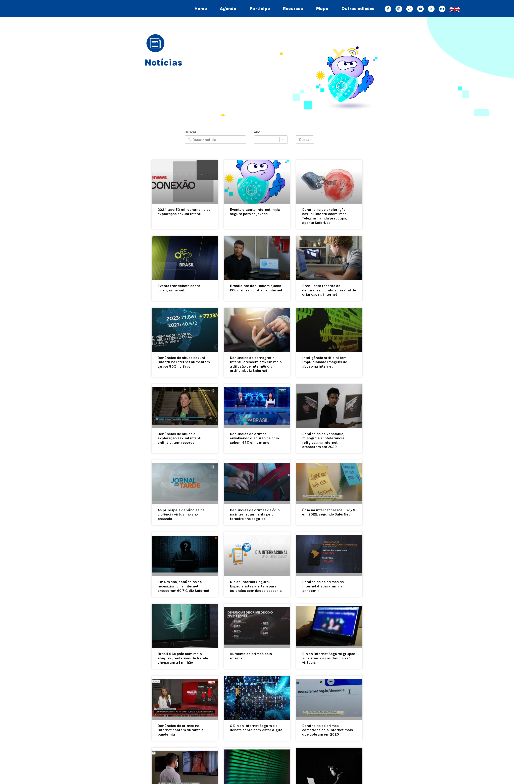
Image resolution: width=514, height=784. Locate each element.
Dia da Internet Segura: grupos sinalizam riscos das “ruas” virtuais (328, 658)
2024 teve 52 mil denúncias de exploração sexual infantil (184, 211)
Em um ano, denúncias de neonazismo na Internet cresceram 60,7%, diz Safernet (183, 586)
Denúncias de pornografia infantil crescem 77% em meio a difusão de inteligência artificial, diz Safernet (256, 364)
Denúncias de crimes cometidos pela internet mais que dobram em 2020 (327, 730)
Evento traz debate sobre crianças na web (179, 288)
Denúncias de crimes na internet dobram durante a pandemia (180, 730)
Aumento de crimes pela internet (251, 656)
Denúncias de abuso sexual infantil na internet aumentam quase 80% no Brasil (184, 362)
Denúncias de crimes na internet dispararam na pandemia (323, 586)
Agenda (228, 8)
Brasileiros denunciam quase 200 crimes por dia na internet (256, 288)
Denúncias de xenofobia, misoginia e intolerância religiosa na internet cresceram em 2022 (323, 440)
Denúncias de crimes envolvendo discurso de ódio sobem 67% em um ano (254, 438)
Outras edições (358, 8)
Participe (260, 8)
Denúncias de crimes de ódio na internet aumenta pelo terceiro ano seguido (255, 514)
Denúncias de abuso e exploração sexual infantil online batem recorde (180, 438)
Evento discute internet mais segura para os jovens (255, 211)
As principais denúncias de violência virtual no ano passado (181, 514)
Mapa (322, 8)
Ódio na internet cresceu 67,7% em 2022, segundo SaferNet (328, 512)
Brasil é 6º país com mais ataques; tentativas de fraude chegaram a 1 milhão (183, 658)
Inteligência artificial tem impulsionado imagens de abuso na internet (324, 362)
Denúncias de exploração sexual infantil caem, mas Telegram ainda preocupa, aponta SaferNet (324, 216)
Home (200, 8)
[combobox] (271, 139)
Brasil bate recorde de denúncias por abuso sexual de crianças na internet (329, 290)
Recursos (293, 8)
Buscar (305, 139)
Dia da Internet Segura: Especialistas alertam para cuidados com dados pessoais (256, 586)
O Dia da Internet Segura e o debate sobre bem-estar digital (257, 728)
